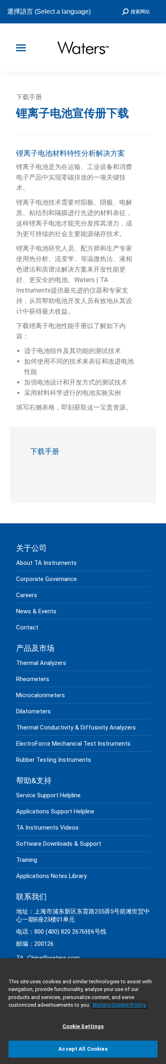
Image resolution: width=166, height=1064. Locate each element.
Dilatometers (33, 711)
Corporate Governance (46, 579)
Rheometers (32, 679)
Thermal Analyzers (41, 663)
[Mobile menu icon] (21, 47)
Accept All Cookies (82, 1049)
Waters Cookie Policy (119, 1005)
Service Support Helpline (48, 795)
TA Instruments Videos (47, 827)
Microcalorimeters (40, 695)
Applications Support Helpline (55, 811)
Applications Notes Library (51, 876)
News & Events (36, 611)
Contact (27, 627)
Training (26, 859)
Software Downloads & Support (58, 843)
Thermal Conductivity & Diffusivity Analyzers (76, 727)
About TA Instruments (46, 562)
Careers (26, 595)
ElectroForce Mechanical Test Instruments (73, 743)
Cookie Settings (83, 1026)
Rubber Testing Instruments (53, 759)
